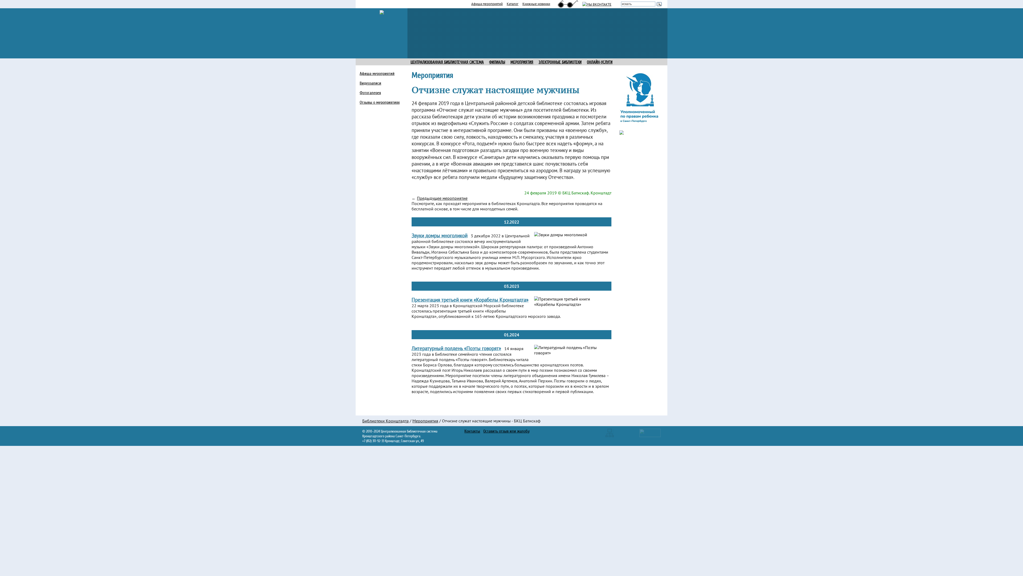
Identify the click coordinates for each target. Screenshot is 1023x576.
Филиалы (497, 62)
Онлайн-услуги (599, 62)
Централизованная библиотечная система (447, 62)
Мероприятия (425, 420)
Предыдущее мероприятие (442, 198)
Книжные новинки (536, 3)
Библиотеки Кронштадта (385, 420)
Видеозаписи (370, 83)
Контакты (472, 431)
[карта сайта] (610, 432)
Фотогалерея (370, 92)
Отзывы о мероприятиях (380, 102)
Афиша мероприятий (487, 3)
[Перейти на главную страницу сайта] (382, 11)
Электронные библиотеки (560, 62)
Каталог (512, 3)
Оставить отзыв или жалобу (506, 431)
